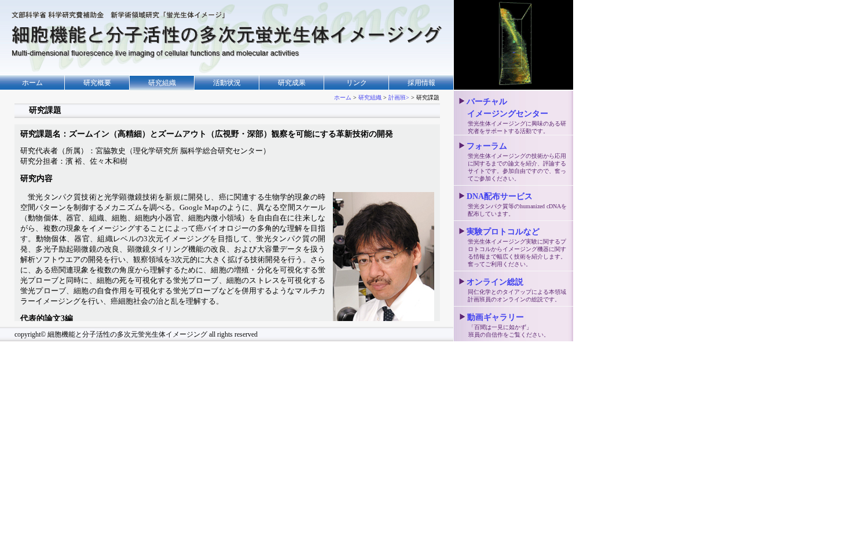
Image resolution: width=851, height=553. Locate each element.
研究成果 (292, 83)
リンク (356, 83)
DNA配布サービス (500, 196)
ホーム (32, 83)
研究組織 (370, 97)
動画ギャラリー (495, 317)
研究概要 (97, 83)
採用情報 (421, 83)
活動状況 (227, 83)
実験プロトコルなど (503, 231)
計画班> (398, 97)
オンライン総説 (495, 282)
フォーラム (487, 146)
